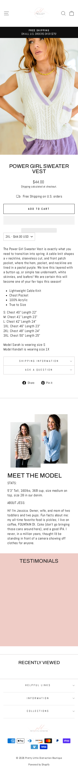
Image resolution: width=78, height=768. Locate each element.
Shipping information (39, 361)
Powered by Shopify (38, 764)
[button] (39, 220)
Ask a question (39, 369)
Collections (38, 711)
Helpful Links (38, 685)
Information (38, 698)
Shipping (25, 186)
